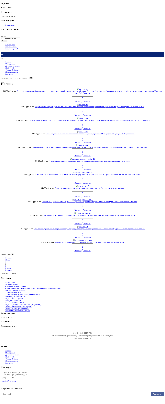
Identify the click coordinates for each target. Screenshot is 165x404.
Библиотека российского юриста (17, 311)
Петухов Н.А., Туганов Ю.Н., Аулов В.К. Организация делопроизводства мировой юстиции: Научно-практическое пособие (89, 202)
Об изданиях (10, 353)
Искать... (4, 78)
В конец (8, 270)
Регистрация (10, 45)
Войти (4, 41)
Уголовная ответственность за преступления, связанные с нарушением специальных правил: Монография (89, 161)
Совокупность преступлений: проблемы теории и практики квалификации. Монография (89, 242)
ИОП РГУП (9, 357)
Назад (7, 260)
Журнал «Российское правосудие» (18, 307)
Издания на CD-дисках (14, 298)
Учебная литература (13, 292)
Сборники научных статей (15, 286)
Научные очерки (11, 284)
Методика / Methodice (13, 301)
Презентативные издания (15, 290)
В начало (8, 258)
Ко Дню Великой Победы (15, 303)
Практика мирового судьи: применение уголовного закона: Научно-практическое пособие (89, 188)
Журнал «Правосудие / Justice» (17, 309)
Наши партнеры (11, 361)
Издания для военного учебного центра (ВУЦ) (23, 305)
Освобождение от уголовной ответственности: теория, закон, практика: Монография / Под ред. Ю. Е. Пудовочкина (90, 134)
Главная (8, 351)
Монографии (10, 282)
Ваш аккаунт (10, 25)
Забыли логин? (11, 47)
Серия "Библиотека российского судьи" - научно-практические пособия (32, 288)
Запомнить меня (9, 39)
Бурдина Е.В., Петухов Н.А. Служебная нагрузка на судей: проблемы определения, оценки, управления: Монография (89, 215)
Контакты (9, 363)
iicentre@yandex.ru (9, 381)
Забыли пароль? (11, 49)
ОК (31, 78)
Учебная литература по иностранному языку (22, 294)
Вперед (8, 268)
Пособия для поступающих (15, 296)
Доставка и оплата (12, 355)
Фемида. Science (11, 359)
